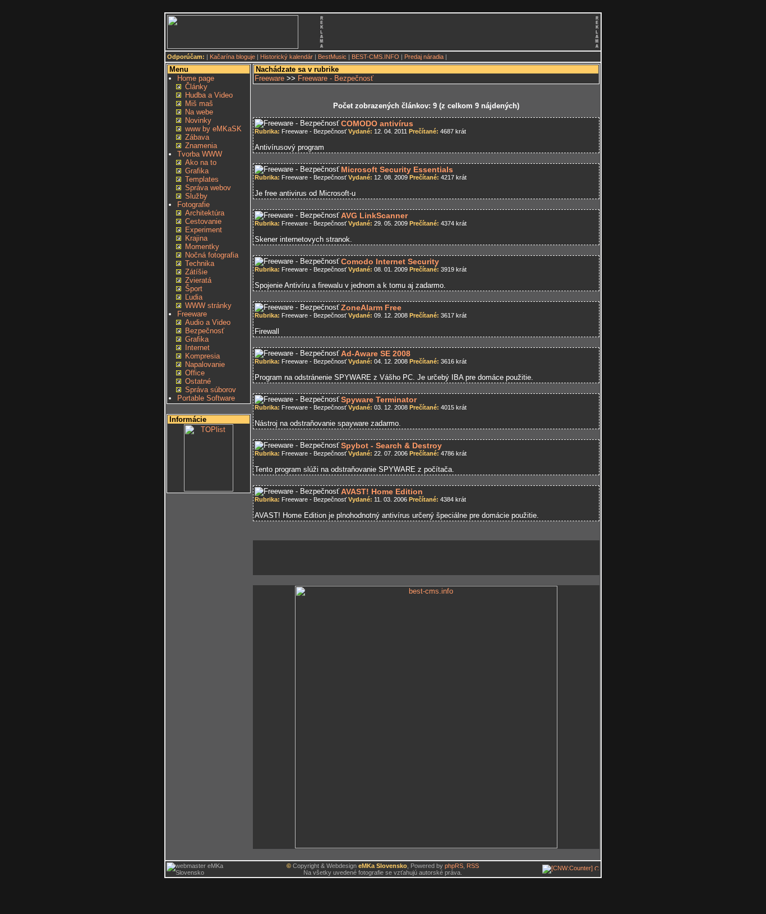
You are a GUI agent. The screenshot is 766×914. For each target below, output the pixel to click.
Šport (193, 288)
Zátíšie (196, 272)
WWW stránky (208, 305)
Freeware (192, 314)
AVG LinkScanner (374, 215)
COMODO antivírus (377, 123)
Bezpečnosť (204, 331)
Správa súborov (210, 389)
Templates (202, 179)
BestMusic (332, 56)
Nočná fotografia (211, 255)
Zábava (197, 137)
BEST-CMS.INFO (375, 56)
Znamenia (201, 145)
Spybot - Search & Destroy (391, 445)
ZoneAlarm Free (371, 307)
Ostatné (198, 381)
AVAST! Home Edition (382, 491)
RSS (473, 865)
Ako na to (200, 162)
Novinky (198, 120)
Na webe (199, 112)
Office (195, 373)
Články (196, 86)
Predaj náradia (424, 56)
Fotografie (193, 204)
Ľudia (193, 297)
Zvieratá (198, 280)
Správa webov (208, 187)
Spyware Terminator (379, 399)
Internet (197, 347)
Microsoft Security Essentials (397, 169)
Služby (196, 196)
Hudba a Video (209, 95)
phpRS (454, 865)
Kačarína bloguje (232, 56)
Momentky (202, 246)
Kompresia (202, 356)
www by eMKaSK (213, 129)
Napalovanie (205, 364)
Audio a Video (207, 322)
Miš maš (199, 103)
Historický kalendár (286, 56)
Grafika (197, 171)
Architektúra (204, 213)
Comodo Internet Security (390, 261)
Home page (195, 78)
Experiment (203, 230)
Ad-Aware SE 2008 (375, 353)
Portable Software (206, 398)
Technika (199, 263)
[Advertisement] (458, 32)
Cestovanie (203, 221)
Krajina (196, 238)
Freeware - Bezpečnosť (335, 78)
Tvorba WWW (199, 154)
